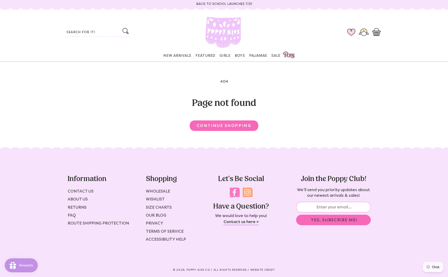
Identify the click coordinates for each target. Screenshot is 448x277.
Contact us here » (241, 221)
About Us (78, 199)
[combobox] (98, 32)
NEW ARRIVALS (177, 55)
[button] (377, 32)
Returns (77, 207)
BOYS (240, 55)
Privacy (154, 223)
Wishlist (155, 199)
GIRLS (225, 55)
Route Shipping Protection (98, 223)
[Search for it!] (125, 31)
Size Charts (159, 207)
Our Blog (156, 215)
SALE (275, 55)
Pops (289, 54)
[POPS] (285, 53)
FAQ (72, 215)
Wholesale (158, 191)
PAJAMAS (258, 55)
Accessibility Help (166, 239)
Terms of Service (165, 231)
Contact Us (81, 191)
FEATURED (205, 55)
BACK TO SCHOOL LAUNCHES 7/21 (224, 4)
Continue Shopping (224, 125)
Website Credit (262, 269)
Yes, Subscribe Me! (334, 219)
